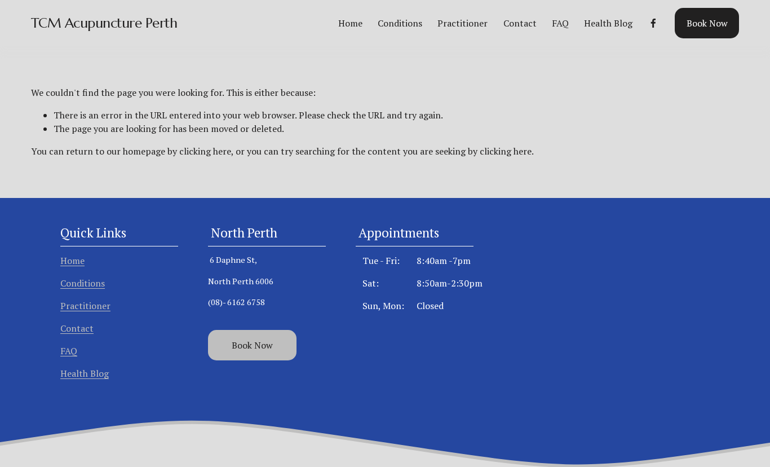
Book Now (707, 23)
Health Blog (608, 23)
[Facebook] (653, 23)
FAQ (560, 23)
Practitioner (462, 23)
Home (350, 23)
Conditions (400, 23)
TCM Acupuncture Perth (104, 23)
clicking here (205, 151)
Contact (520, 23)
